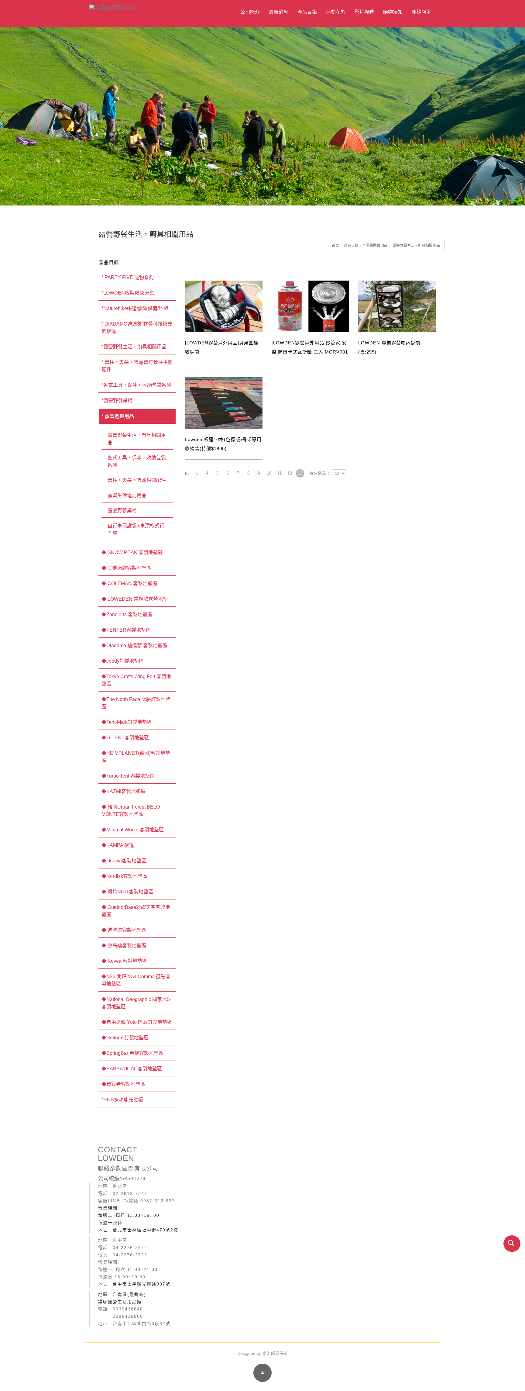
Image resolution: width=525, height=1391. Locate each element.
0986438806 (128, 1316)
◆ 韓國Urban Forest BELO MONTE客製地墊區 (130, 810)
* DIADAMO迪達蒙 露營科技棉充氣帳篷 (136, 327)
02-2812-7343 (130, 1193)
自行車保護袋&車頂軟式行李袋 (136, 529)
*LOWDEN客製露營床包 (127, 292)
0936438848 (128, 1308)
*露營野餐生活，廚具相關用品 (133, 346)
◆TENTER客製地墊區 (126, 630)
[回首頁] (142, 7)
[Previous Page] (197, 473)
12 (289, 473)
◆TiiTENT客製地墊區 (125, 737)
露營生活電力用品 (127, 495)
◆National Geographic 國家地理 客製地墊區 (136, 1003)
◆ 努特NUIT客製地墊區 (127, 891)
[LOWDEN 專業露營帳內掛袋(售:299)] (397, 306)
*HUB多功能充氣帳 (122, 1099)
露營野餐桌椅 (122, 510)
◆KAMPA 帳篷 (117, 845)
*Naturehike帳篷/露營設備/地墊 (134, 308)
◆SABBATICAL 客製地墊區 (131, 1068)
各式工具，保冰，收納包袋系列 (137, 461)
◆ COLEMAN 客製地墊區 (129, 583)
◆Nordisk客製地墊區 (124, 876)
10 (269, 473)
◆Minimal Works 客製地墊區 (132, 829)
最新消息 (278, 12)
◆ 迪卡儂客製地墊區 (123, 930)
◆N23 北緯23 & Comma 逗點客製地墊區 (135, 980)
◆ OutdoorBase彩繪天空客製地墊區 (135, 911)
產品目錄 (307, 12)
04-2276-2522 (130, 1247)
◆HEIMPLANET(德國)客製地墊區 (135, 757)
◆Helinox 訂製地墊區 (125, 1037)
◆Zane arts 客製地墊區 (126, 614)
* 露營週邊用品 (375, 245)
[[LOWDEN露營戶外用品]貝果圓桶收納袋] (223, 306)
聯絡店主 (421, 12)
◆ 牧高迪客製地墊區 (123, 945)
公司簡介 (250, 12)
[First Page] (186, 473)
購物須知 (393, 12)
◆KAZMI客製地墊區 (123, 791)
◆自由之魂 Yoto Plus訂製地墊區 (136, 1022)
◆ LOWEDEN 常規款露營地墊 (134, 599)
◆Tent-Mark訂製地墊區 (126, 722)
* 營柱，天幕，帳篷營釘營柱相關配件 (137, 366)
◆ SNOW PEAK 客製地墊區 (132, 552)
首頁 (335, 245)
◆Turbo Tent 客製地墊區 (128, 775)
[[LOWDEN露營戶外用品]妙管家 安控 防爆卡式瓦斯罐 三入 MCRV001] (310, 306)
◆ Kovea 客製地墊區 (124, 961)
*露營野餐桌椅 (116, 400)
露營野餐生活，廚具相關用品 (416, 245)
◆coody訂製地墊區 (122, 661)
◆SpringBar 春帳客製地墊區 (132, 1053)
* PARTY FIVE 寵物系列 (127, 277)
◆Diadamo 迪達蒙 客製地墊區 (134, 645)
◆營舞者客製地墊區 (123, 1084)
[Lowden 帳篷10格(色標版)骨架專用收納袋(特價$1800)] (223, 402)
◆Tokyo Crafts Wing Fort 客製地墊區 (136, 680)
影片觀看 (364, 12)
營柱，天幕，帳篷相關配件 (137, 480)
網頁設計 (279, 1353)
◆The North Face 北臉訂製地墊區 (135, 703)
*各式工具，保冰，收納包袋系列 (136, 385)
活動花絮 (335, 12)
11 (279, 473)
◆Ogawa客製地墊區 (123, 860)
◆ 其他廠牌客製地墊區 (126, 568)
